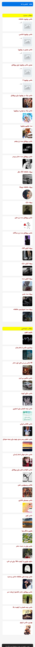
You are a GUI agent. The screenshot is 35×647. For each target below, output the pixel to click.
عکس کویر (29, 515)
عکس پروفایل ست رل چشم (23, 141)
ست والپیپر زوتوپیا (26, 126)
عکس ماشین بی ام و (25, 378)
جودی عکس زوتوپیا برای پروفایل (21, 65)
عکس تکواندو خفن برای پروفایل (22, 470)
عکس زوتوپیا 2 (27, 80)
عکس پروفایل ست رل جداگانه (22, 233)
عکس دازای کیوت (26, 393)
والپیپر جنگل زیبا (27, 531)
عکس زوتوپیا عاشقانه (25, 19)
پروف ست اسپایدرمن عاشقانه (22, 309)
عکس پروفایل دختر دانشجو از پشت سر (19, 592)
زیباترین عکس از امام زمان (23, 347)
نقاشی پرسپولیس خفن (25, 485)
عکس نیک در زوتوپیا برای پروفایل (21, 95)
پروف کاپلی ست (27, 279)
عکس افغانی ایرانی (26, 424)
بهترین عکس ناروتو (26, 622)
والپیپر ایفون (28, 332)
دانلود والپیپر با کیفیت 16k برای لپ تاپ (19, 561)
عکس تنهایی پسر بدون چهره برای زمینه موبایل (17, 439)
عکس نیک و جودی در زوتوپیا (23, 111)
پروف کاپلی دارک (27, 263)
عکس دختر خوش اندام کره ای (22, 454)
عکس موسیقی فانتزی (25, 500)
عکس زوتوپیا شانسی (25, 34)
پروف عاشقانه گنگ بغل (25, 172)
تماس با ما (24, 4)
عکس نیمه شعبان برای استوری (22, 408)
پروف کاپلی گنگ (27, 248)
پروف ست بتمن (27, 294)
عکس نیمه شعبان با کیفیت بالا (22, 607)
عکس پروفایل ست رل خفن (23, 217)
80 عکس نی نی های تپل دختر (22, 363)
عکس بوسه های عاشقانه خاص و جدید (19, 576)
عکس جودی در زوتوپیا (25, 49)
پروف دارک (28, 202)
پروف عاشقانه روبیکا (25, 187)
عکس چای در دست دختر (24, 546)
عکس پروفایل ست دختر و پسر (22, 156)
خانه (30, 4)
